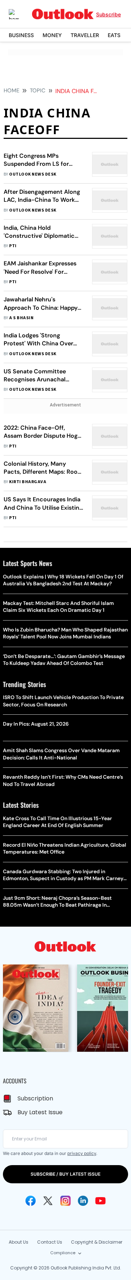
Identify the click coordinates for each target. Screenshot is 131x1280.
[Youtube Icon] (100, 1201)
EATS (114, 35)
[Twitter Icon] (48, 1201)
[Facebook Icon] (30, 1201)
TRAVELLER (85, 35)
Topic (37, 90)
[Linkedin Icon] (83, 1201)
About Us (18, 1242)
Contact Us (49, 1242)
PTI (12, 246)
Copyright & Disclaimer (96, 1242)
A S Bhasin (21, 318)
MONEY (52, 35)
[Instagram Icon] (65, 1201)
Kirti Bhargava (27, 482)
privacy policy (81, 1153)
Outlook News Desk (32, 174)
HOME (11, 90)
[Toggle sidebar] (19, 14)
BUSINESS (21, 35)
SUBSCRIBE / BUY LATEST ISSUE (65, 1174)
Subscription (35, 1098)
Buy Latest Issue (40, 1112)
